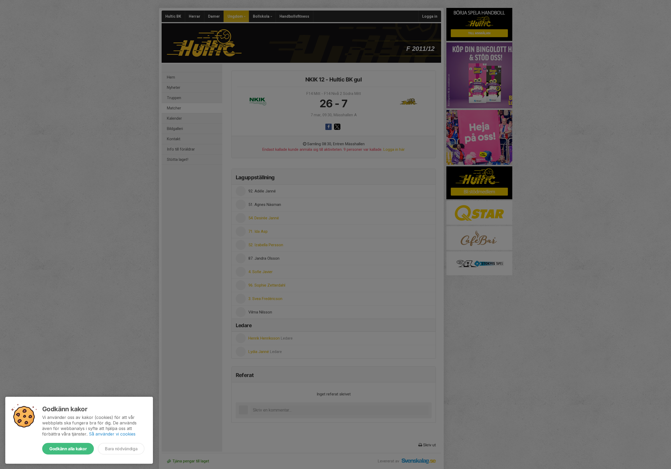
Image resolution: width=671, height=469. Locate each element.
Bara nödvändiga (121, 448)
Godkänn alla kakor (68, 448)
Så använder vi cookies (112, 434)
